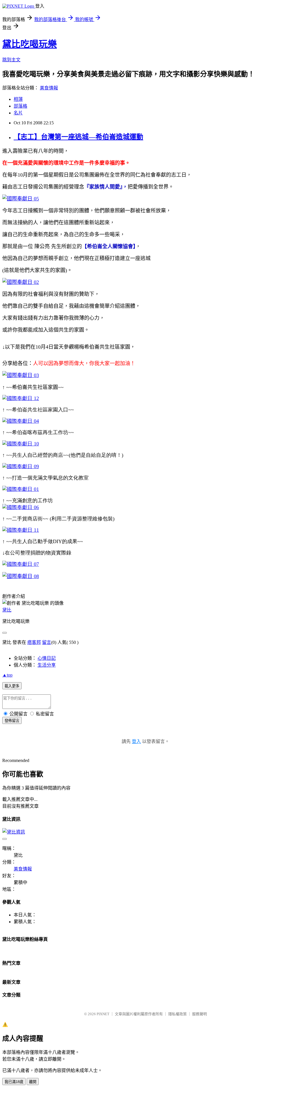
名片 (18, 112)
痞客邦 (34, 642)
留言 (46, 642)
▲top (7, 675)
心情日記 (47, 658)
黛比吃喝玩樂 (29, 44)
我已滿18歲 (14, 1082)
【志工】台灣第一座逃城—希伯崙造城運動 (78, 137)
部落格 (20, 106)
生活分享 (47, 665)
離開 (32, 1082)
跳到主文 (11, 59)
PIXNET (103, 1014)
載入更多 (12, 686)
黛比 (6, 610)
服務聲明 (199, 1014)
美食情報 (49, 87)
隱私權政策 (177, 1014)
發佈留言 (12, 721)
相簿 (18, 99)
